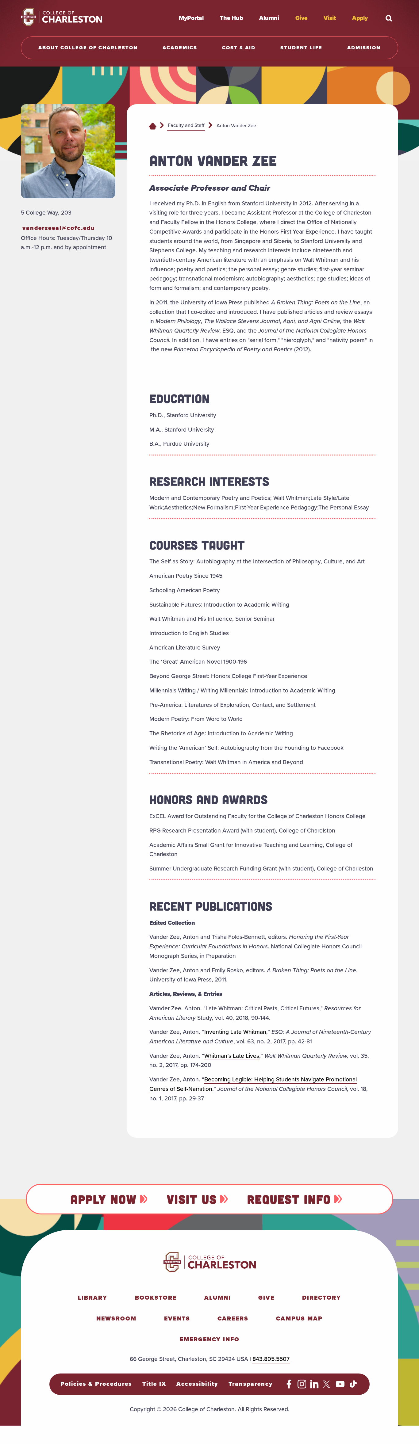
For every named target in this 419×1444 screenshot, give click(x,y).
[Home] (152, 126)
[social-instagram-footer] (302, 1386)
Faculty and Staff (186, 125)
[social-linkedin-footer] (314, 1386)
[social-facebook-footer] (289, 1386)
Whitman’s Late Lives (231, 1055)
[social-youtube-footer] (340, 1386)
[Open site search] (389, 18)
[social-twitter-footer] (327, 1386)
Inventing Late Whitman (235, 1031)
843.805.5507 (271, 1358)
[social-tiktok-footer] (353, 1386)
